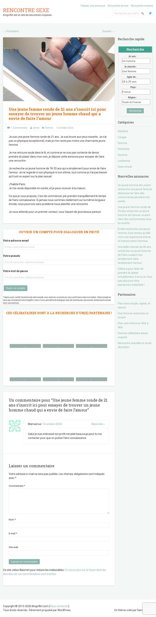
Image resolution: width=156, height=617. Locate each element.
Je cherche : (130, 66)
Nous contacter (59, 606)
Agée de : (132, 77)
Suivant (108, 31)
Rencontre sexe (26, 10)
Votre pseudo (11, 255)
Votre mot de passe (15, 271)
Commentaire (17, 485)
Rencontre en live (118, 5)
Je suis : (132, 56)
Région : (132, 97)
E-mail (13, 533)
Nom (12, 519)
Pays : (134, 87)
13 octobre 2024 (64, 127)
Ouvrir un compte (15, 288)
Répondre (98, 424)
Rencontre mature (142, 5)
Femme (49, 127)
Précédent (11, 31)
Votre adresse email (16, 240)
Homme (122, 154)
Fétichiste (123, 148)
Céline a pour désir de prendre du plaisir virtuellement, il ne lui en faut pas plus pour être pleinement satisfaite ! (135, 276)
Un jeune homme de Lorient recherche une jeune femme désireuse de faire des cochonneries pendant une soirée (135, 193)
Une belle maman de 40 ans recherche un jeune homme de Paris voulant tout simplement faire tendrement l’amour (134, 254)
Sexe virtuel (125, 166)
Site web (13, 547)
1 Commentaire (19, 127)
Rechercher (135, 110)
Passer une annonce (93, 5)
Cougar (122, 137)
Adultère (123, 131)
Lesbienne (124, 160)
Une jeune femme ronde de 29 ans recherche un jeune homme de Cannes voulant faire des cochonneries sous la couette (134, 215)
